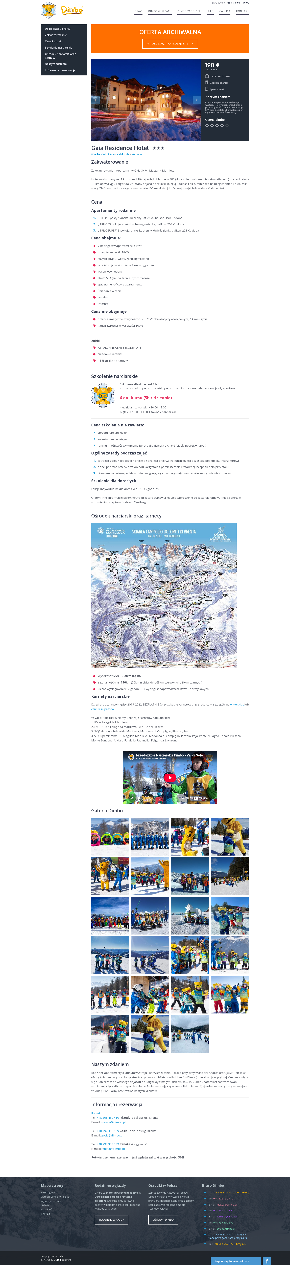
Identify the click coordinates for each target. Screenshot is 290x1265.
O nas (138, 11)
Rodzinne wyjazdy (111, 1219)
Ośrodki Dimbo (163, 1219)
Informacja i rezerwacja (60, 70)
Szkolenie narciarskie (58, 47)
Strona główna (49, 1192)
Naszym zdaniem (56, 64)
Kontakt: (97, 1113)
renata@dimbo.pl (113, 1149)
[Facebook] (267, 1261)
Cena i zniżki (53, 41)
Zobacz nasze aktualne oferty (170, 44)
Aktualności (47, 1209)
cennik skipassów (102, 709)
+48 (108, 1117)
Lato (210, 11)
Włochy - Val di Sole (103, 154)
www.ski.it (237, 704)
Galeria (224, 11)
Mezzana (137, 154)
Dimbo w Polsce (189, 11)
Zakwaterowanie (56, 35)
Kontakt (242, 11)
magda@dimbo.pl (113, 1122)
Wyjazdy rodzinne (51, 1201)
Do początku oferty (57, 29)
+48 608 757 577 (223, 1244)
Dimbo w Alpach (160, 11)
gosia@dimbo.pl (112, 1135)
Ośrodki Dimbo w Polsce (55, 1196)
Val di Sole (123, 154)
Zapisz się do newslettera (232, 1261)
